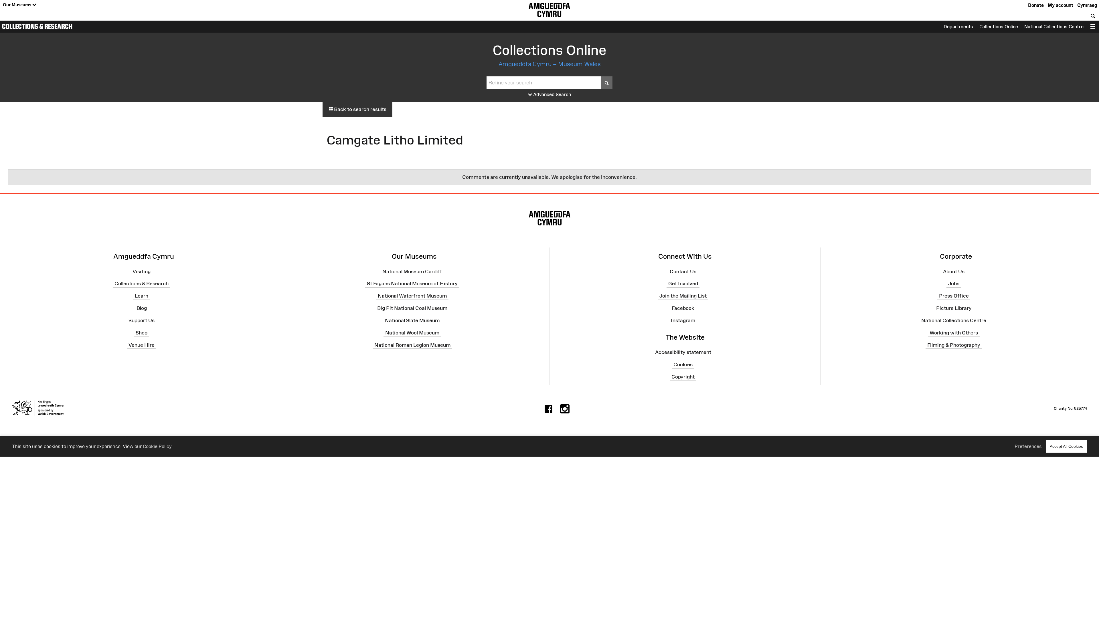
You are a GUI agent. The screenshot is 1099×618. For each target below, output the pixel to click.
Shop (141, 333)
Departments (958, 26)
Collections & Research (37, 26)
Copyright (683, 377)
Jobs (953, 283)
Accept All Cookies (1066, 446)
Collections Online (998, 26)
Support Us (142, 320)
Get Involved (683, 283)
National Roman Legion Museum (412, 345)
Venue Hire (142, 345)
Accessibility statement (683, 352)
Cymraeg (1087, 5)
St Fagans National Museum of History (412, 283)
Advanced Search (551, 94)
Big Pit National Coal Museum (412, 308)
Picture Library (954, 308)
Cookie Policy (157, 446)
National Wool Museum (412, 333)
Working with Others (954, 333)
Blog (142, 308)
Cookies (683, 364)
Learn (141, 296)
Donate (1036, 5)
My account (1060, 5)
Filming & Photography (953, 345)
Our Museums (17, 4)
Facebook (683, 308)
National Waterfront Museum (412, 296)
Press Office (954, 296)
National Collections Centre (1054, 26)
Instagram (683, 320)
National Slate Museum (412, 320)
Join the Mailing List (683, 296)
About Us (953, 271)
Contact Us (683, 271)
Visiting (142, 271)
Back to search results (359, 109)
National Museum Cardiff (412, 271)
